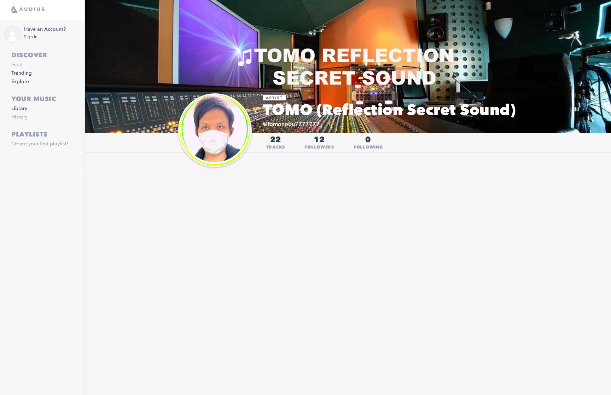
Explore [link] (20, 81)
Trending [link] (21, 73)
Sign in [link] (30, 37)
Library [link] (19, 108)
